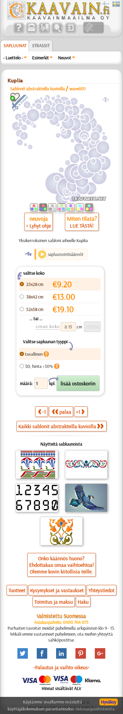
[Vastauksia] (18, 32)
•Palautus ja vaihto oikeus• (61, 667)
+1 (78, 411)
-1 (44, 411)
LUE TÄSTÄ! (81, 225)
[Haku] (57, 32)
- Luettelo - (13, 58)
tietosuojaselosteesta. (95, 709)
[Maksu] (44, 32)
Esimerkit (40, 58)
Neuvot (64, 58)
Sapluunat (15, 45)
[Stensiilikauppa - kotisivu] (58, 18)
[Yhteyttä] (31, 32)
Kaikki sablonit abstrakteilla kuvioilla (57, 426)
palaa (65, 411)
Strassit (41, 45)
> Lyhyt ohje (38, 225)
